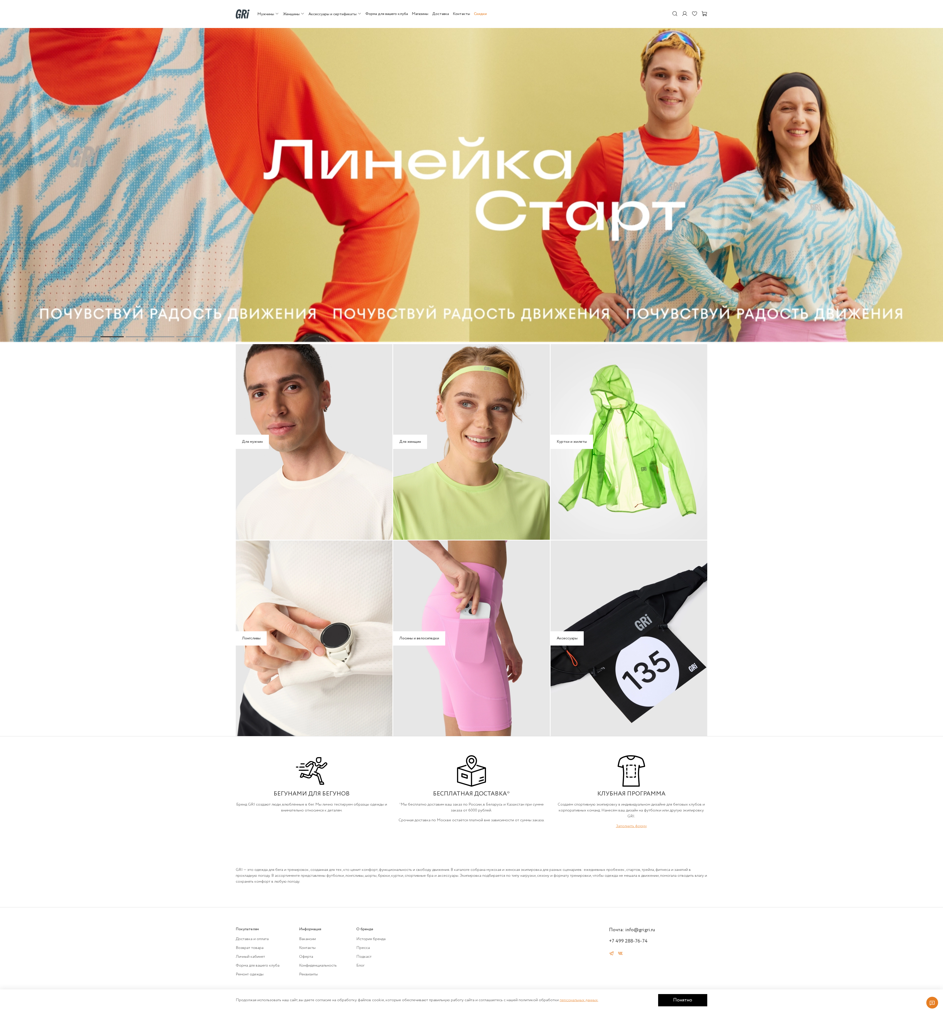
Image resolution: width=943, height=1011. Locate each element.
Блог (360, 965)
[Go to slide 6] (162, 336)
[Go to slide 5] (137, 336)
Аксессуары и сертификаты (333, 14)
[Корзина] (704, 14)
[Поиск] (675, 14)
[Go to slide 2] (61, 336)
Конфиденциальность (318, 965)
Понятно (682, 1000)
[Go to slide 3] (86, 336)
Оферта (306, 956)
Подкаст (364, 956)
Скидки (480, 14)
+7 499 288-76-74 (628, 941)
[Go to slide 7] (188, 336)
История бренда (371, 939)
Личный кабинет (250, 956)
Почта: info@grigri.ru (632, 929)
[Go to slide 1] (36, 336)
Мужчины (266, 14)
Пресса (363, 948)
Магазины (420, 14)
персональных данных (579, 1000)
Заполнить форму (631, 826)
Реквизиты (308, 974)
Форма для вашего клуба (386, 14)
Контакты (461, 14)
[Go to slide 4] (112, 336)
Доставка (440, 14)
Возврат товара (249, 948)
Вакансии (307, 939)
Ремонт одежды (249, 974)
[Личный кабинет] (685, 14)
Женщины (292, 14)
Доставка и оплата (252, 939)
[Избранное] (694, 14)
